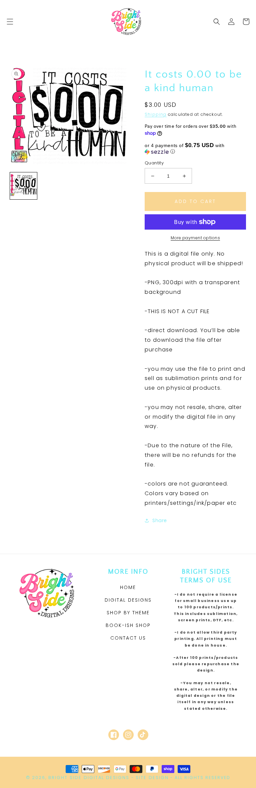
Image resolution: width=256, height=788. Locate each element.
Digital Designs (128, 600)
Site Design (152, 777)
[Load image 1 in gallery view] (23, 185)
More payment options (195, 238)
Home (128, 587)
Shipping (156, 114)
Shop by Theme (128, 612)
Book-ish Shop (128, 625)
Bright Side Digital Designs (88, 777)
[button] (10, 21)
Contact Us (128, 638)
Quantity (154, 163)
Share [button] (159, 520)
